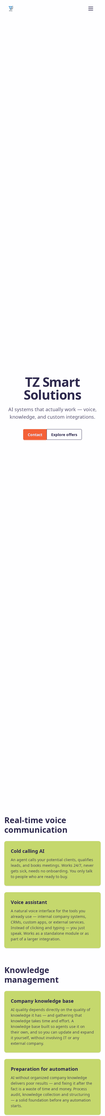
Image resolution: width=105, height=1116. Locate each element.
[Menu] (91, 8)
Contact (35, 434)
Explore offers (64, 434)
